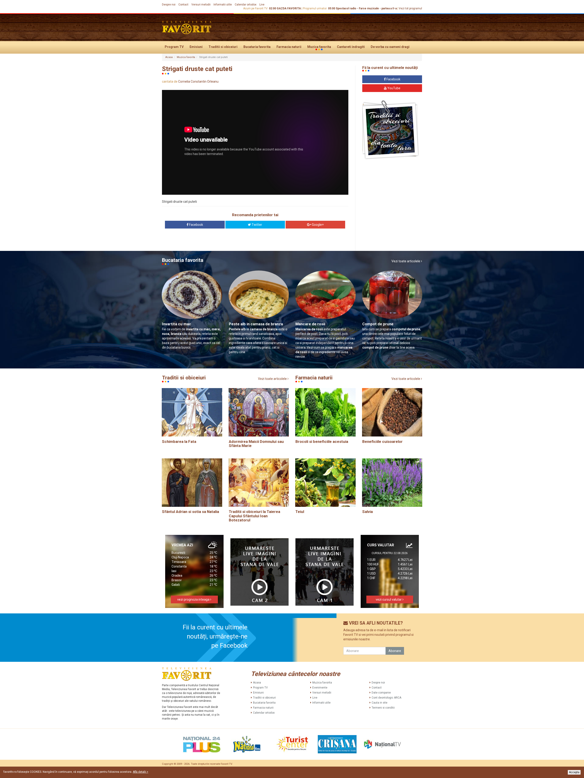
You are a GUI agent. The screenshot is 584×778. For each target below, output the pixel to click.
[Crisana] (337, 744)
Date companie (381, 692)
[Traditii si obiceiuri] (390, 130)
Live (261, 4)
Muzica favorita (319, 47)
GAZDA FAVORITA (289, 8)
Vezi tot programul (410, 8)
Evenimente (319, 687)
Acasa (169, 57)
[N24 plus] (201, 744)
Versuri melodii (201, 4)
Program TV (174, 47)
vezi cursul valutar (389, 599)
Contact (183, 4)
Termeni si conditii (383, 707)
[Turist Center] (292, 744)
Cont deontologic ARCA (386, 697)
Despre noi (168, 4)
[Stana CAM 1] (324, 572)
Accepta (574, 772)
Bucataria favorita (257, 47)
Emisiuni (196, 47)
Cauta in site (379, 702)
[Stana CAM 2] (259, 572)
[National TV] (382, 744)
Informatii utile (223, 4)
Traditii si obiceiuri (223, 47)
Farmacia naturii (288, 47)
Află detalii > (140, 771)
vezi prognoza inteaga (193, 599)
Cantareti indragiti (351, 47)
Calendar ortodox (245, 4)
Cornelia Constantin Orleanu (198, 81)
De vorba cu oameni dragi (390, 47)
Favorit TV (226, 763)
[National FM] (246, 744)
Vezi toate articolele (406, 261)
